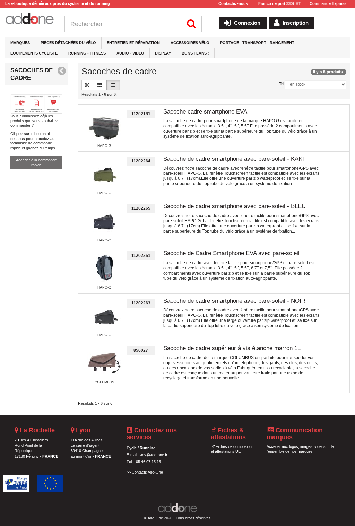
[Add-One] (29, 19)
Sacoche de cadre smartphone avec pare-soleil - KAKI (233, 159)
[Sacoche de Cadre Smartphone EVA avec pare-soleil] (104, 268)
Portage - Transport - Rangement (257, 43)
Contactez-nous (233, 3)
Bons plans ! (195, 53)
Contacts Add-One (147, 472)
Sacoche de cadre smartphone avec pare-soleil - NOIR (234, 301)
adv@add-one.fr (153, 455)
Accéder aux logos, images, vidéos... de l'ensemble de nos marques (300, 448)
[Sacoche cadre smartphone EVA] (104, 127)
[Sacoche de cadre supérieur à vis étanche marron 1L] (104, 363)
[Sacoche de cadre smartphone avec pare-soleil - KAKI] (104, 174)
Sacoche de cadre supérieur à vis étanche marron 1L (232, 348)
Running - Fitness (87, 53)
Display (163, 53)
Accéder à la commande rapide (36, 162)
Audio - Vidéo (130, 53)
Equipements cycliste (34, 53)
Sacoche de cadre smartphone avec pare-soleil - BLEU (234, 206)
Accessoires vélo (190, 43)
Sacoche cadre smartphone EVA (205, 111)
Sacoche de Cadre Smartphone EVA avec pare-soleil (231, 253)
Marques (20, 43)
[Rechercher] (191, 24)
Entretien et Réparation (133, 43)
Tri (281, 84)
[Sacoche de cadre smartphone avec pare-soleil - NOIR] (104, 316)
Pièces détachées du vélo (68, 43)
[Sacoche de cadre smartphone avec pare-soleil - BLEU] (104, 221)
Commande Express (328, 3)
